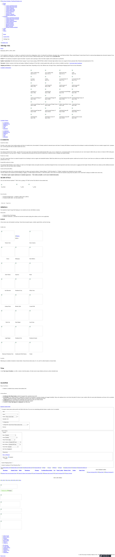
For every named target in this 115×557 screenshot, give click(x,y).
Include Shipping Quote (7, 462)
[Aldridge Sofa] (4, 42)
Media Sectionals (9, 26)
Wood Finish (5, 439)
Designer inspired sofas (11, 15)
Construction (6, 539)
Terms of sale (6, 535)
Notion (74, 470)
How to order (6, 540)
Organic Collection (10, 11)
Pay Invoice (5, 545)
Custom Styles (6, 36)
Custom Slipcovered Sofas (11, 7)
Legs (4, 437)
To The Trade (6, 546)
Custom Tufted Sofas (10, 9)
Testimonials (5, 552)
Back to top (3, 555)
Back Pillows (5, 444)
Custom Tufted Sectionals (11, 21)
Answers (5, 551)
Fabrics (4, 30)
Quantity (4, 419)
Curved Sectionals (10, 23)
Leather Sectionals (10, 22)
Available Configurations (6, 67)
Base (4, 435)
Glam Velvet (82, 470)
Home (4, 3)
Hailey (20, 470)
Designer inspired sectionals (12, 27)
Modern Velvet (67, 470)
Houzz (2, 48)
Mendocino (27, 470)
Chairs (4, 28)
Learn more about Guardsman (75, 63)
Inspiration (5, 548)
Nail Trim (5, 449)
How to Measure (6, 454)
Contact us (5, 543)
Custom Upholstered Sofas (11, 5)
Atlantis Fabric (14, 470)
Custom (5, 458)
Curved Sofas (9, 12)
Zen (54, 470)
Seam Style (5, 446)
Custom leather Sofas (10, 10)
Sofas (4, 4)
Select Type (5, 457)
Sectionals (5, 16)
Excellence (43, 470)
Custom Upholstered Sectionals (12, 17)
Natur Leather (60, 470)
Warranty (5, 538)
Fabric (4, 416)
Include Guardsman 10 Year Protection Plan (11, 465)
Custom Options (6, 547)
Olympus (37, 470)
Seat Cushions (6, 442)
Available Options (4, 120)
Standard (11, 457)
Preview (4, 427)
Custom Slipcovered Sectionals (12, 18)
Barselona (5, 470)
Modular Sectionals (10, 24)
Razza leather (49, 470)
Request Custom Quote (5, 406)
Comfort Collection (10, 8)
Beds (4, 29)
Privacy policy (6, 537)
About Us (5, 541)
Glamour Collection (10, 14)
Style (4, 414)
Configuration (6, 424)
